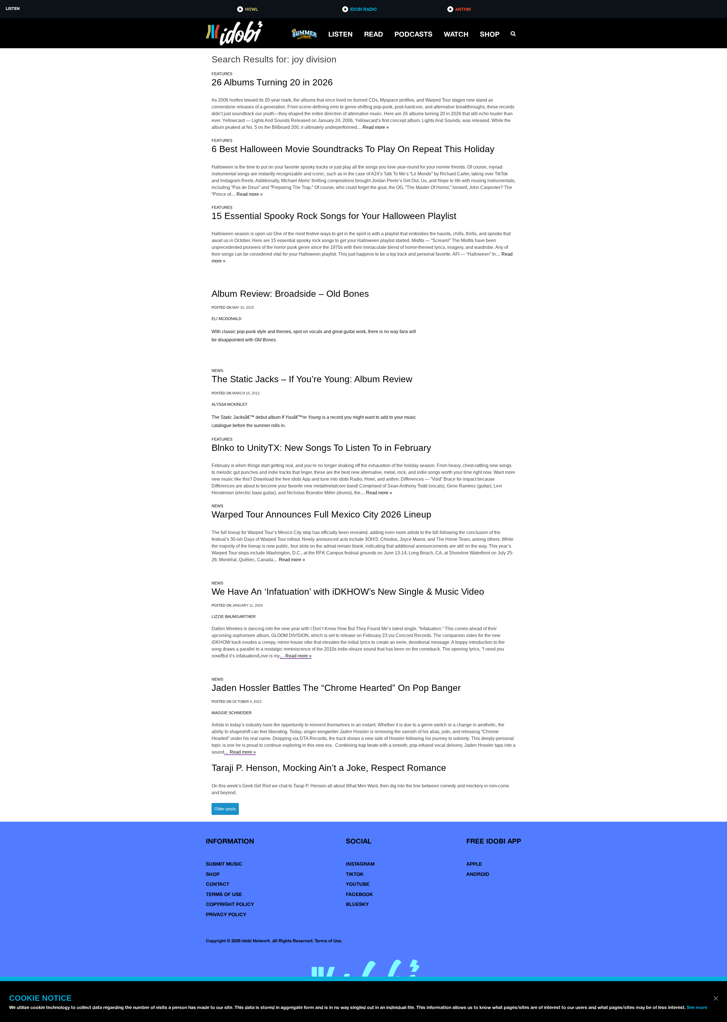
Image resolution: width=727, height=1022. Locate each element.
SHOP (490, 34)
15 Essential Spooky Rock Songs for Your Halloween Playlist (334, 216)
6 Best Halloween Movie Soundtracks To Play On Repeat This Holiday (353, 149)
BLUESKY (357, 904)
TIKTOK (355, 874)
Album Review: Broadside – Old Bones (290, 294)
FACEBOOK (359, 894)
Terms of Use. (328, 940)
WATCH (456, 34)
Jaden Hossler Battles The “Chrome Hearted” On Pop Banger (336, 688)
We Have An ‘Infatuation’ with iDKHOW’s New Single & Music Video (348, 591)
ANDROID (477, 874)
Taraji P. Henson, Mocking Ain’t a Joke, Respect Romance (329, 768)
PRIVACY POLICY (226, 914)
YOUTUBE (357, 884)
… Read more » (373, 127)
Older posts (225, 808)
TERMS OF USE (224, 894)
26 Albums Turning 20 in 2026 (272, 82)
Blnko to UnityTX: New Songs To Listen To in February (321, 448)
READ (373, 34)
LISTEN (340, 34)
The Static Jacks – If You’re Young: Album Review (312, 379)
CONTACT (217, 884)
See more (697, 1007)
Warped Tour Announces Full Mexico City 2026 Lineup (321, 514)
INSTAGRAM (360, 864)
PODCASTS (413, 34)
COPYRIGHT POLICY (230, 904)
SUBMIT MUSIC (224, 864)
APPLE (474, 864)
